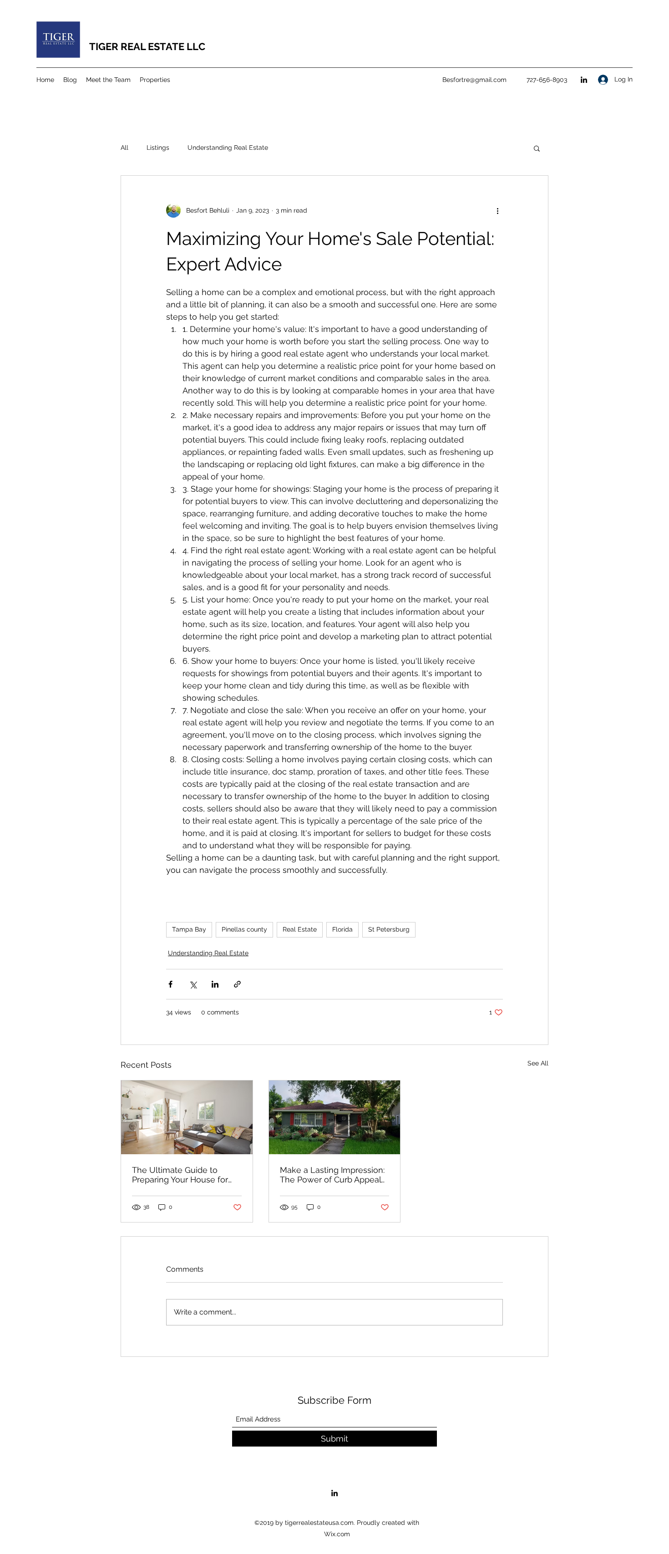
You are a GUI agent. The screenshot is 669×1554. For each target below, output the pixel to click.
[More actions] (497, 210)
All (124, 147)
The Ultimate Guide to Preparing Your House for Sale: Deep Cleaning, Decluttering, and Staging (181, 1174)
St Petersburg (389, 929)
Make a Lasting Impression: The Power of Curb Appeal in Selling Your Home (332, 1174)
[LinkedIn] (583, 79)
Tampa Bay (189, 929)
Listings (158, 147)
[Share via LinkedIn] (215, 984)
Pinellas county (244, 929)
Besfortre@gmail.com (474, 79)
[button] (536, 148)
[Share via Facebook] (170, 984)
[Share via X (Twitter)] (192, 984)
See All (537, 1063)
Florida (342, 929)
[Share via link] (237, 984)
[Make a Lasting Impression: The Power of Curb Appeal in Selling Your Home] (334, 1117)
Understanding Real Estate (228, 147)
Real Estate (300, 929)
